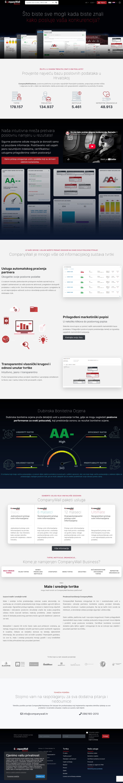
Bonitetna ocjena (92, 753)
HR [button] (86, 3)
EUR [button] (92, 3)
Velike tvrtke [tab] (23, 572)
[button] (112, 2)
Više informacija (61, 548)
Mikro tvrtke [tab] (67, 572)
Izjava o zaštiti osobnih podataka (16, 772)
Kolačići (65, 764)
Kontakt (65, 773)
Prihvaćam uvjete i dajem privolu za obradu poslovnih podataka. (94, 735)
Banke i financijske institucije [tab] (38, 572)
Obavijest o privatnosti (69, 759)
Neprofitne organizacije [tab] (114, 572)
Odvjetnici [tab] (82, 572)
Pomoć (65, 767)
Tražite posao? (67, 756)
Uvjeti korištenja (93, 739)
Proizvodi (90, 762)
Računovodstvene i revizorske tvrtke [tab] (98, 572)
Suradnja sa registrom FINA (96, 764)
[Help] (119, 2)
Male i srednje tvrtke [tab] (8, 572)
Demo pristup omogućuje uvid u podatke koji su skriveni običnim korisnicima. (30, 160)
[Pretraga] (56, 2)
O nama (65, 753)
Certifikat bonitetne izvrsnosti (96, 759)
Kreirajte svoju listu (74, 337)
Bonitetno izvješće (93, 756)
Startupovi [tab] (52, 572)
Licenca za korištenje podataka (72, 776)
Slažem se (40, 776)
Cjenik (64, 770)
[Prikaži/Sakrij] (53, 2)
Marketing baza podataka (95, 768)
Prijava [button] (102, 2)
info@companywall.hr (35, 713)
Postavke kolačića (13, 776)
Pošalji (105, 736)
